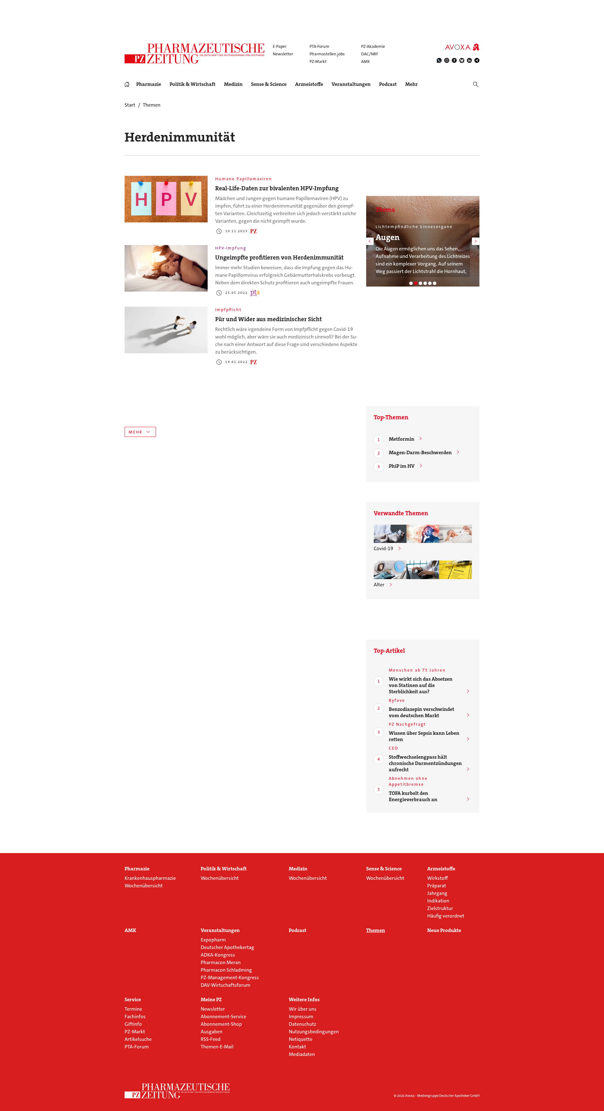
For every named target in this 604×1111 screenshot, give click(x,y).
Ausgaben (211, 1031)
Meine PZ (211, 1000)
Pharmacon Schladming (226, 970)
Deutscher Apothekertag (227, 947)
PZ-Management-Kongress (230, 977)
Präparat (436, 885)
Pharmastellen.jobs (327, 54)
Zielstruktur (440, 908)
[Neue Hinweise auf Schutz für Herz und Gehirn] (455, 570)
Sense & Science (269, 84)
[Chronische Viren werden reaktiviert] (455, 534)
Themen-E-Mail (217, 1046)
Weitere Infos (304, 1000)
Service (133, 1000)
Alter (379, 584)
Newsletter (283, 54)
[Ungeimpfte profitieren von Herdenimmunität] (166, 268)
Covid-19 (383, 548)
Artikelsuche (138, 1039)
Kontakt (297, 1046)
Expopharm (213, 939)
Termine (133, 1009)
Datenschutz (302, 1024)
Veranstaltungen (351, 84)
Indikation (438, 900)
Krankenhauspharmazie (150, 878)
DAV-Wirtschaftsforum (225, 985)
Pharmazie (148, 84)
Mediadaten (302, 1054)
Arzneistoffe (309, 84)
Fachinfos (135, 1016)
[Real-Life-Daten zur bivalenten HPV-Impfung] (166, 199)
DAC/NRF (369, 54)
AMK (365, 61)
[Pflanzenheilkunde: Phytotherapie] (425, 283)
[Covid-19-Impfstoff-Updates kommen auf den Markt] (390, 534)
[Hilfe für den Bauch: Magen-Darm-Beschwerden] (411, 283)
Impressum (301, 1016)
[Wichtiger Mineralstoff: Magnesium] (420, 283)
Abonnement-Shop (221, 1024)
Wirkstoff (437, 878)
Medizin (233, 84)
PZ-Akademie (373, 46)
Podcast (388, 84)
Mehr (411, 84)
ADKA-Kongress (218, 955)
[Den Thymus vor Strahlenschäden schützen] (390, 570)
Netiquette (300, 1039)
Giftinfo (133, 1024)
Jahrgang (437, 893)
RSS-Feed (211, 1039)
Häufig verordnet (445, 916)
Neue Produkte (444, 930)
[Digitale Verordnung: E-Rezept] (434, 283)
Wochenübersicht (144, 885)
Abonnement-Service (223, 1016)
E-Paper (280, 46)
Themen (375, 930)
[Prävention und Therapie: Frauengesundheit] (430, 283)
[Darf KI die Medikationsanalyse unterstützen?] (422, 570)
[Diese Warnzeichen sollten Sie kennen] (422, 534)
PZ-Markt (318, 61)
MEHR (136, 432)
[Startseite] (177, 1090)
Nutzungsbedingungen (314, 1031)
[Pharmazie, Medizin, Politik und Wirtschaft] (195, 53)
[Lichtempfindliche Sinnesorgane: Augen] (415, 283)
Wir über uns (302, 1009)
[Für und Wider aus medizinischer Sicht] (166, 330)
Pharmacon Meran (221, 962)
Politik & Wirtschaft (192, 84)
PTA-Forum (319, 46)
